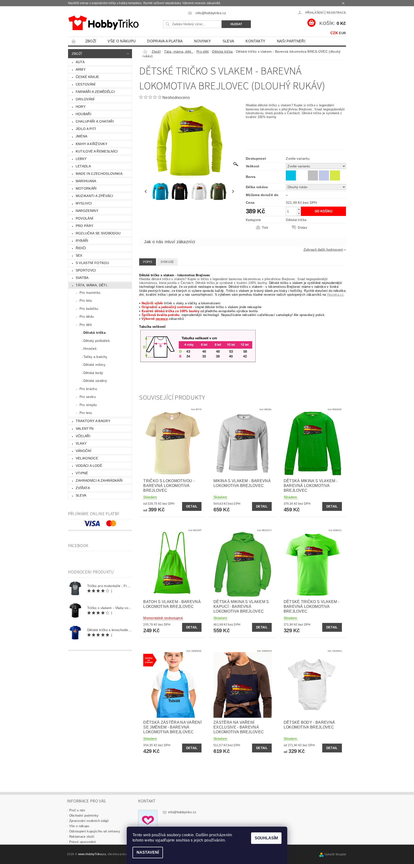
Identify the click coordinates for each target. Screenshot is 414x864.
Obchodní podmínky (83, 815)
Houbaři (83, 114)
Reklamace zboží (82, 836)
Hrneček (90, 348)
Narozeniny (87, 211)
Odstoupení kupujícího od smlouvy (94, 831)
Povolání (84, 218)
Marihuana (86, 181)
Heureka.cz (335, 294)
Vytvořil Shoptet (335, 854)
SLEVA (228, 41)
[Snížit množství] (299, 213)
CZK (334, 33)
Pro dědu (87, 316)
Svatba (82, 278)
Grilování (85, 99)
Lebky (81, 159)
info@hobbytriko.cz (182, 812)
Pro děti (86, 325)
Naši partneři (291, 41)
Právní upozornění (82, 842)
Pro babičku (89, 309)
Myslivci (84, 203)
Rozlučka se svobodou (98, 233)
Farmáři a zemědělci (95, 92)
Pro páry (84, 226)
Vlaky (81, 443)
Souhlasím (266, 838)
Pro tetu (86, 413)
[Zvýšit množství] (299, 209)
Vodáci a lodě (89, 466)
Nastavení (148, 852)
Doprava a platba (165, 41)
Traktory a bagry (93, 421)
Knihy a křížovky (91, 144)
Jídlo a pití (86, 129)
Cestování (86, 84)
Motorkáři (86, 188)
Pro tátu (86, 300)
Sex (79, 255)
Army (81, 69)
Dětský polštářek (96, 341)
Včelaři (83, 436)
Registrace (336, 12)
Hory (81, 106)
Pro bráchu (88, 389)
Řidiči (81, 248)
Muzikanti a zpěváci (94, 196)
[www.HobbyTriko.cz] (103, 23)
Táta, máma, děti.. (92, 285)
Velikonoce (87, 458)
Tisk (265, 227)
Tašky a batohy (95, 357)
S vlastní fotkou (92, 263)
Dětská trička (94, 332)
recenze (162, 319)
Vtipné (82, 473)
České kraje (87, 77)
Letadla (83, 166)
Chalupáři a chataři (95, 121)
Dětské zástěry (95, 381)
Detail (192, 506)
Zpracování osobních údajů (89, 821)
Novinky (202, 41)
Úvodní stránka (74, 41)
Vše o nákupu (122, 41)
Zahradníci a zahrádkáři (99, 480)
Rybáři (82, 241)
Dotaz (302, 227)
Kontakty (255, 41)
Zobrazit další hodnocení (323, 249)
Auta (80, 62)
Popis (147, 262)
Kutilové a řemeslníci (97, 151)
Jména (81, 136)
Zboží (90, 41)
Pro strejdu (88, 405)
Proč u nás (77, 810)
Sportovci (86, 270)
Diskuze (167, 262)
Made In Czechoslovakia (99, 173)
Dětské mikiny (94, 365)
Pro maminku (90, 292)
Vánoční (83, 451)
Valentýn (85, 428)
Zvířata (83, 488)
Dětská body (93, 373)
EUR (342, 33)
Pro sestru (88, 397)
